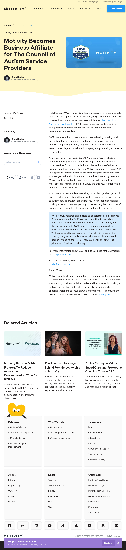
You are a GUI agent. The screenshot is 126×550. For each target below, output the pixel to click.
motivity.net (104, 294)
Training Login (93, 2)
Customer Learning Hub (108, 2)
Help (85, 2)
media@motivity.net (59, 264)
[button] (79, 1)
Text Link (8, 118)
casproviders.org (62, 254)
